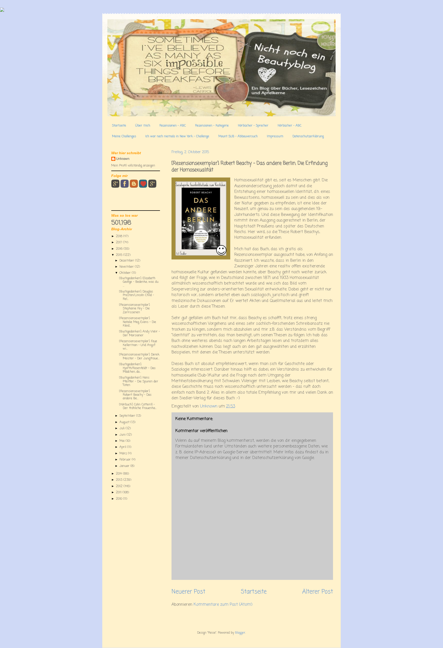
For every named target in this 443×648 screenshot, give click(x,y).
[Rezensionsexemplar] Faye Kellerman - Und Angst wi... (138, 345)
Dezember (127, 260)
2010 (119, 499)
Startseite (119, 125)
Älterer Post (317, 592)
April (123, 447)
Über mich (142, 125)
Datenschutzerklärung (308, 136)
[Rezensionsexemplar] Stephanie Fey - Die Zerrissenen (134, 309)
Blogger (240, 633)
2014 (119, 474)
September (127, 416)
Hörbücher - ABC (289, 125)
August (124, 422)
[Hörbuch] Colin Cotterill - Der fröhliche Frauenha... (138, 406)
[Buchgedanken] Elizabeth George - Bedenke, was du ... (138, 282)
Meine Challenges (124, 136)
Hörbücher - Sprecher (253, 125)
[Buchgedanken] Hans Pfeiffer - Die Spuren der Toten (138, 381)
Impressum (275, 136)
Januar (124, 466)
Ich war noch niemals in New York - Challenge (177, 136)
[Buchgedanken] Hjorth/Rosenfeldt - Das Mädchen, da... (137, 368)
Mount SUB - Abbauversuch (238, 136)
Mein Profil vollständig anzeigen (133, 165)
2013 (119, 480)
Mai (122, 441)
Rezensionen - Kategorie (212, 125)
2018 (119, 236)
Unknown (122, 159)
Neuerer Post (188, 592)
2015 (119, 255)
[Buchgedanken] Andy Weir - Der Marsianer (139, 333)
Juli (122, 428)
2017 (119, 242)
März (123, 453)
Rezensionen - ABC (172, 125)
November (127, 267)
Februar (125, 459)
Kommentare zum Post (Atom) (223, 605)
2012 (120, 486)
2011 (119, 492)
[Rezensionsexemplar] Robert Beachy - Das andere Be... (135, 395)
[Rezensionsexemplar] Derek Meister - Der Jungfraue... (139, 356)
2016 (120, 249)
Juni (123, 435)
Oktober (125, 273)
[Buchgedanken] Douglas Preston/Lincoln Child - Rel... (136, 295)
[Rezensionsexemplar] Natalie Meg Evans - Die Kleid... (137, 322)
